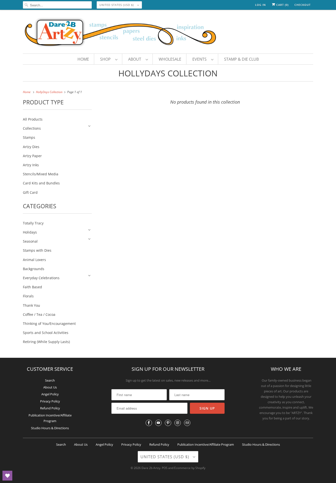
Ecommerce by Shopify (189, 468)
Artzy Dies (31, 146)
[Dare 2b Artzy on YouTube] (158, 423)
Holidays (30, 232)
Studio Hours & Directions (50, 428)
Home (83, 59)
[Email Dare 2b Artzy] (187, 423)
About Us (50, 387)
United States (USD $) (117, 5)
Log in (260, 5)
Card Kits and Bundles (41, 183)
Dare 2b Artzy (150, 468)
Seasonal (30, 241)
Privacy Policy (50, 401)
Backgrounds (33, 268)
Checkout (302, 5)
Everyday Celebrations (41, 278)
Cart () (282, 5)
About (135, 59)
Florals (28, 296)
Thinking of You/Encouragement (49, 323)
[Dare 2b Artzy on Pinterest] (168, 423)
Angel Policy (50, 394)
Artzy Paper (32, 155)
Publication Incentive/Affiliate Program (205, 444)
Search (50, 380)
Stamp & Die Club (241, 59)
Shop (106, 59)
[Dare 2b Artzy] (168, 33)
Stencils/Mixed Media (40, 174)
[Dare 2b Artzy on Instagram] (177, 423)
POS (165, 468)
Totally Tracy (33, 223)
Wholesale (170, 59)
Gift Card (30, 192)
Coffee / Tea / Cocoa (39, 314)
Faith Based (32, 287)
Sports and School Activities (45, 332)
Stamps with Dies (37, 250)
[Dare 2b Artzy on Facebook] (149, 423)
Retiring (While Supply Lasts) (46, 341)
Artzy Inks (31, 165)
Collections (32, 128)
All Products (33, 119)
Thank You (31, 305)
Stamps (29, 137)
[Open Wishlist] (7, 476)
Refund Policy (50, 408)
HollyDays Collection (168, 73)
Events (200, 59)
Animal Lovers (34, 259)
